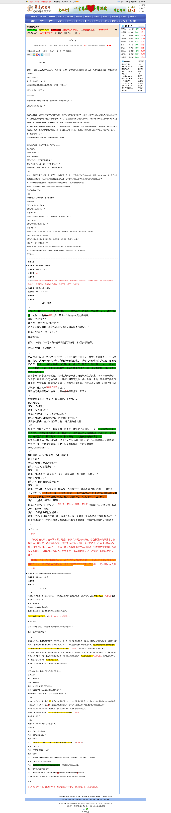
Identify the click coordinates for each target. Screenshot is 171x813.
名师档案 (106, 17)
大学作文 (97, 21)
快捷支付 (124, 21)
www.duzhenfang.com (73, 803)
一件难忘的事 (126, 81)
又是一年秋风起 (127, 67)
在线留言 (133, 17)
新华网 (72, 796)
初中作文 (79, 21)
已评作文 (43, 21)
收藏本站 (57, 2)
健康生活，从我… (128, 78)
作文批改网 (62, 803)
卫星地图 (104, 796)
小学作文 (70, 21)
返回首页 (34, 17)
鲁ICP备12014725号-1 (81, 806)
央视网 (98, 796)
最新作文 (34, 21)
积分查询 (115, 17)
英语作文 (115, 21)
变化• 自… (125, 74)
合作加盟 (71, 799)
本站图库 (88, 17)
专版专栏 (65, 2)
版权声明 (100, 799)
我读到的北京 (126, 64)
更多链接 (133, 21)
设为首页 (142, 5)
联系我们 (124, 17)
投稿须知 (93, 799)
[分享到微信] (87, 809)
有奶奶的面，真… (128, 86)
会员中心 (142, 11)
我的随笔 (70, 17)
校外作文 (106, 21)
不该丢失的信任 (127, 83)
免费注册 (134, 2)
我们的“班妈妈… (127, 88)
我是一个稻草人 (127, 71)
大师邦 (110, 796)
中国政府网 (85, 796)
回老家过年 (125, 90)
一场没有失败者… (128, 76)
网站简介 (43, 17)
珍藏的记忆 (125, 69)
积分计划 (78, 799)
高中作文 (88, 21)
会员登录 (142, 2)
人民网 (78, 796)
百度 (67, 796)
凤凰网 (92, 796)
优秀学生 (97, 17)
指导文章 (61, 17)
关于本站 (64, 799)
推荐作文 (52, 21)
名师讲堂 (79, 17)
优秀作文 (61, 21)
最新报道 (52, 17)
